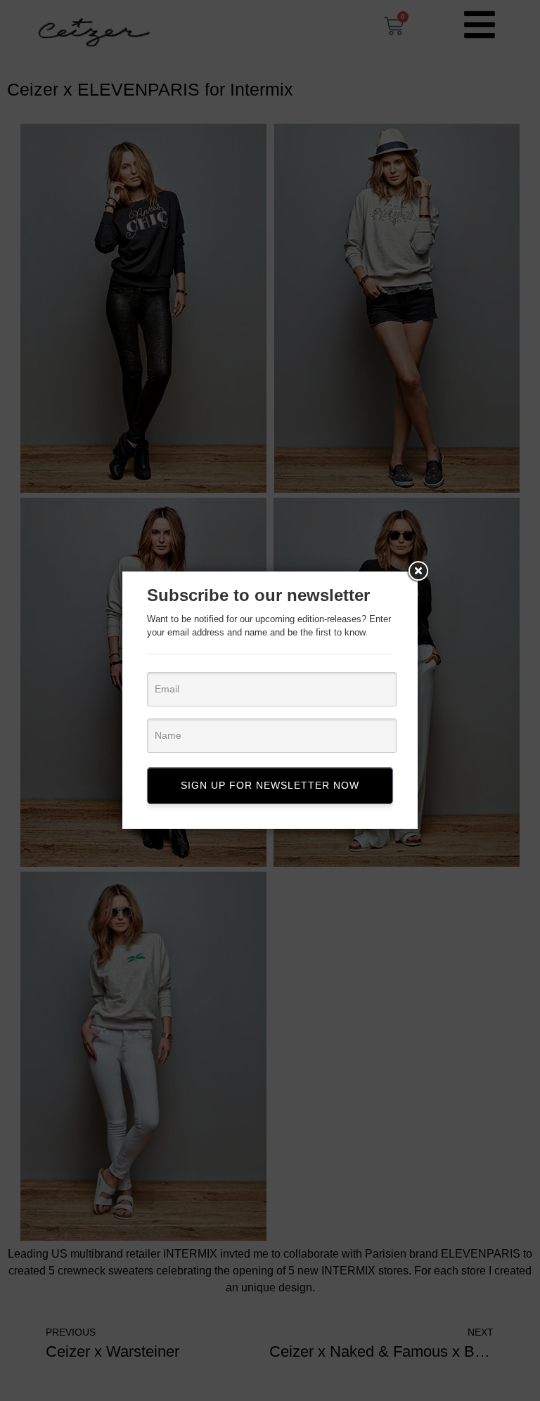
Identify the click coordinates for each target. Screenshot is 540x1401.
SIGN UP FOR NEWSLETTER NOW (270, 785)
